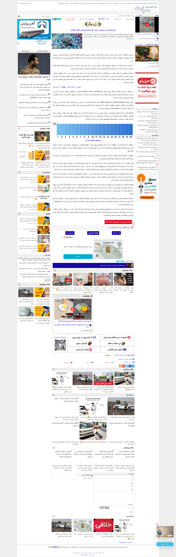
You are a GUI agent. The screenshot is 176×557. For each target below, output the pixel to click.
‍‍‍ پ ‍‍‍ (106, 18)
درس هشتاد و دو (152, 63)
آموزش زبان (61, 3)
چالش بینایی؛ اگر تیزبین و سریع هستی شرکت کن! (148, 148)
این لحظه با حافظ (114, 343)
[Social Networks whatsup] (123, 261)
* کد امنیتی (130, 504)
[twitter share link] (53, 19)
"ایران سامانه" (84, 555)
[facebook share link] (55, 19)
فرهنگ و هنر (89, 3)
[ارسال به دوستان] (100, 19)
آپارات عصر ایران (82, 349)
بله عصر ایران (57, 87)
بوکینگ (84, 478)
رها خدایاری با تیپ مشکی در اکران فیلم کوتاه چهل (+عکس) (148, 126)
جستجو (141, 3)
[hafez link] (93, 24)
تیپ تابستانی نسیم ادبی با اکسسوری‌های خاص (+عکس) (147, 113)
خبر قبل (70, 233)
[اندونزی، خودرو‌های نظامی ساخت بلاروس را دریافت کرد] (147, 25)
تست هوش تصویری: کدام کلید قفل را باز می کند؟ (147, 157)
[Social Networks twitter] (120, 261)
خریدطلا (78, 256)
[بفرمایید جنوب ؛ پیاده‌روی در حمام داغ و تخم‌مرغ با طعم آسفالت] (73, 309)
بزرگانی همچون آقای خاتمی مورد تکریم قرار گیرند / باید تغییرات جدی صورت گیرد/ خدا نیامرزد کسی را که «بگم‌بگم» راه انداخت (34, 87)
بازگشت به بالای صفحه (125, 542)
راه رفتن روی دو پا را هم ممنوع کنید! (37, 123)
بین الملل (95, 3)
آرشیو (145, 3)
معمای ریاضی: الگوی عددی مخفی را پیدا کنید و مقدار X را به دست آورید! (147, 144)
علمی (127, 19)
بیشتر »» (139, 15)
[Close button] (173, 524)
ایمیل (132, 483)
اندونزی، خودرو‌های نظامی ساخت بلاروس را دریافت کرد (147, 35)
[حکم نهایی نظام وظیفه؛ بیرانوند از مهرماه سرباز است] (34, 64)
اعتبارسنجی (90, 478)
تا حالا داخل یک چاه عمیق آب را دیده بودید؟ (148, 40)
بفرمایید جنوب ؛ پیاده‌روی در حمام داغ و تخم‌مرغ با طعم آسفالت (74, 321)
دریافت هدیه (165, 544)
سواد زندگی (116, 3)
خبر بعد (115, 233)
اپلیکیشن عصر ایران (60, 337)
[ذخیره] (102, 19)
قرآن (78, 3)
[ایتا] (120, 366)
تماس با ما (150, 3)
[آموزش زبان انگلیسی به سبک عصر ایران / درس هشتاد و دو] (147, 53)
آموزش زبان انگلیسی (115, 349)
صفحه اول (155, 3)
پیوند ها (121, 3)
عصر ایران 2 (67, 3)
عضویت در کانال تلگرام (74, 87)
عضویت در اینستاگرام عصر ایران (115, 337)
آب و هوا (132, 3)
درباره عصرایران (108, 547)
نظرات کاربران (93, 233)
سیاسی (111, 3)
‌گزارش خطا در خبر (70, 19)
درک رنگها (121, 359)
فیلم (71, 3)
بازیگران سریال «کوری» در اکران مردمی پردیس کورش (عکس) (148, 122)
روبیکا (64, 87)
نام (132, 477)
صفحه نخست (131, 19)
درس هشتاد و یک (152, 67)
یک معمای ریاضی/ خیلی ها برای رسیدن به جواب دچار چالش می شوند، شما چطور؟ (147, 168)
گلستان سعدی (81, 343)
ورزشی (99, 3)
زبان (125, 359)
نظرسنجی (137, 3)
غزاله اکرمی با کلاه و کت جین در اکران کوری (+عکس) (148, 117)
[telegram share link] (58, 19)
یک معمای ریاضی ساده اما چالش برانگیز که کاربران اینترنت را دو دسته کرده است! (147, 139)
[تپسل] (64, 237)
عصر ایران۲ (115, 547)
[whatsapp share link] (60, 19)
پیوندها (87, 547)
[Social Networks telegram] (117, 261)
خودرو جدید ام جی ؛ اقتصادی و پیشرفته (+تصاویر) (33, 103)
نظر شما (131, 474)
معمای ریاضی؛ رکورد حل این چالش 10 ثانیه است (147, 153)
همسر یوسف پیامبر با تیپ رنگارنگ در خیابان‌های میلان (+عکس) (148, 131)
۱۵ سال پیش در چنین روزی (82, 337)
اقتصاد (107, 3)
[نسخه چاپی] (99, 19)
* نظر (132, 490)
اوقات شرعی (126, 3)
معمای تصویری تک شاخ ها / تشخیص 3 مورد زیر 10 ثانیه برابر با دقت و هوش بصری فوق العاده (147, 163)
